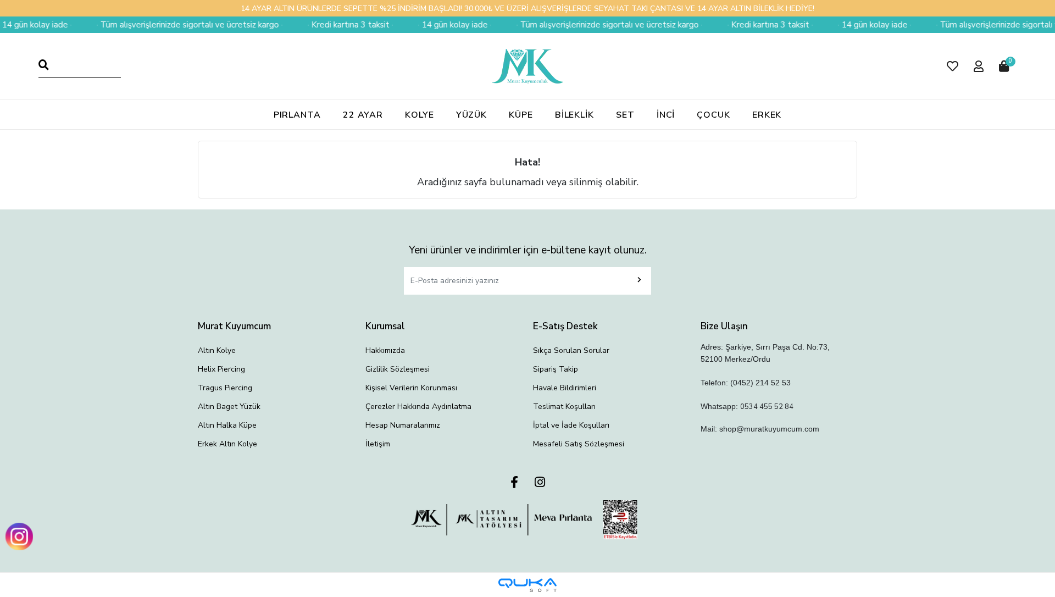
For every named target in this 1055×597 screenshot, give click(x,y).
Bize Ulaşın (724, 326)
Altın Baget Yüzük (229, 406)
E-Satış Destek (565, 326)
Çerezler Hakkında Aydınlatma (418, 406)
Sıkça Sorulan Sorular (571, 350)
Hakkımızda (385, 350)
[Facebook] (514, 483)
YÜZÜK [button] (471, 115)
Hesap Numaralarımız (402, 425)
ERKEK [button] (767, 115)
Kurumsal (385, 326)
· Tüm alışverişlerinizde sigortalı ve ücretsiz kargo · (179, 24)
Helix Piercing (221, 369)
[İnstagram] (540, 483)
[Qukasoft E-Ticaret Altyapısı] (527, 585)
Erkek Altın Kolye (227, 444)
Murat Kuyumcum (234, 326)
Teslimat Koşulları (564, 406)
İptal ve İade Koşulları (571, 425)
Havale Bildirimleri (564, 388)
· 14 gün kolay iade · (444, 24)
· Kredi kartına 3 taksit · (340, 24)
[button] (952, 66)
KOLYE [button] (419, 115)
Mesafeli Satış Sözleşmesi (578, 444)
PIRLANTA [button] (297, 115)
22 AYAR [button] (363, 115)
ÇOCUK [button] (713, 115)
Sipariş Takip (555, 369)
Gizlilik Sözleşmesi (397, 369)
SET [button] (625, 115)
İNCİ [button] (666, 115)
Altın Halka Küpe (227, 425)
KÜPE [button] (521, 115)
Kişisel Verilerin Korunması (411, 388)
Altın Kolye (217, 350)
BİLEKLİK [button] (574, 115)
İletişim (377, 444)
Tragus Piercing (225, 388)
